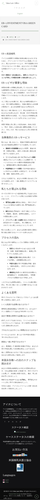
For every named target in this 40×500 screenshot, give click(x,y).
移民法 (11, 37)
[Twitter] (9, 422)
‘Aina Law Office (12, 3)
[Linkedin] (16, 422)
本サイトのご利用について (17, 496)
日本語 (6, 482)
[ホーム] (3, 3)
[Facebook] (5, 422)
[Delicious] (20, 422)
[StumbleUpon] (13, 422)
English (20, 14)
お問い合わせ (8, 498)
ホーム (3, 37)
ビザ (18, 37)
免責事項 (29, 496)
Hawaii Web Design (15, 494)
